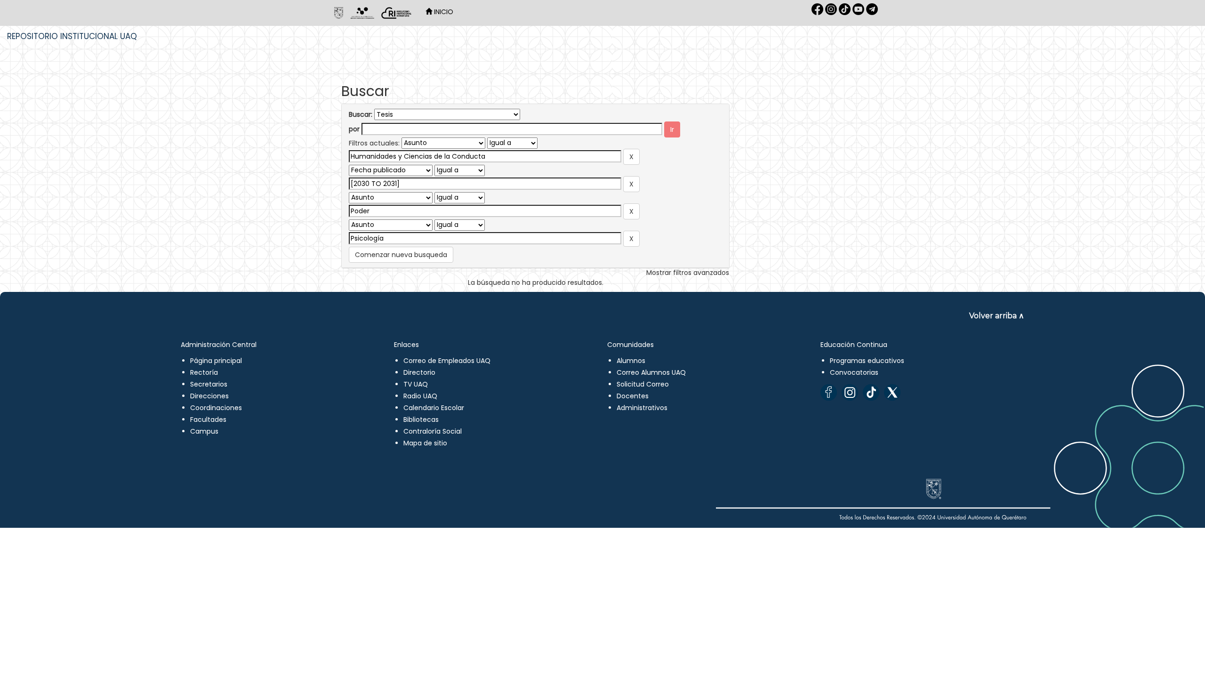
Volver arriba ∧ (996, 315)
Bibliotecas (421, 419)
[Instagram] (850, 392)
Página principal (216, 360)
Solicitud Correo (643, 384)
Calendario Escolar (433, 407)
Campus (204, 431)
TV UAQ (415, 384)
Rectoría (204, 372)
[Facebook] (828, 392)
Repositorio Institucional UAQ (72, 36)
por (354, 129)
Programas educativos (867, 360)
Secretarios (208, 384)
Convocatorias (854, 372)
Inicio (442, 11)
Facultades (208, 419)
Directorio (419, 372)
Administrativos (642, 407)
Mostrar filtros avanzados (687, 272)
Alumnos (631, 360)
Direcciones (209, 396)
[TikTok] (871, 392)
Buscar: (360, 114)
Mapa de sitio (425, 443)
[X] (892, 392)
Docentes (633, 396)
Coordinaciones (216, 407)
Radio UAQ (420, 396)
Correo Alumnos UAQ (651, 372)
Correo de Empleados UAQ (446, 360)
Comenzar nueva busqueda (401, 254)
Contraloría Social (432, 431)
